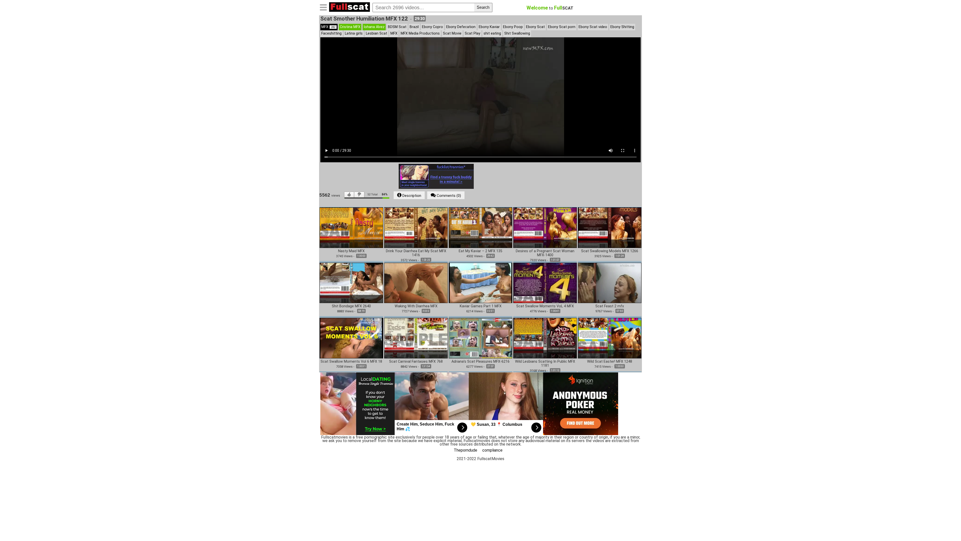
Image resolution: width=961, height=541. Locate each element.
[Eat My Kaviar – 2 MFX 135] (480, 227)
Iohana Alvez (374, 27)
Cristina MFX (350, 27)
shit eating (492, 33)
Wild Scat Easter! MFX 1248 (609, 362)
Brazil (414, 27)
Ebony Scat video (593, 27)
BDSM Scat (397, 27)
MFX (328, 27)
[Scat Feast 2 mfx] (609, 282)
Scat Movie (452, 33)
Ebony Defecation (460, 27)
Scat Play (472, 33)
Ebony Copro (432, 27)
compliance (492, 450)
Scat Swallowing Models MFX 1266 (609, 251)
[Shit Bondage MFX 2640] (351, 282)
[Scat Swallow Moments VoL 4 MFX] (545, 282)
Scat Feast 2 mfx (609, 306)
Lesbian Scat (376, 33)
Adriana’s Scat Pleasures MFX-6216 (480, 362)
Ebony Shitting (622, 27)
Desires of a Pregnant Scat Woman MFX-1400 (545, 253)
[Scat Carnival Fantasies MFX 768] (416, 337)
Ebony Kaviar (489, 27)
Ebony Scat (535, 27)
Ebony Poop (513, 27)
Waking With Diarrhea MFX (416, 306)
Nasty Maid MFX (351, 251)
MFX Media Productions (420, 33)
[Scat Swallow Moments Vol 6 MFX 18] (351, 337)
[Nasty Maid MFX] (351, 227)
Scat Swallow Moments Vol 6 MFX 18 (351, 362)
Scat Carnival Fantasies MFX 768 (416, 362)
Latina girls (354, 33)
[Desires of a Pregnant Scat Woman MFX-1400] (545, 227)
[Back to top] (947, 527)
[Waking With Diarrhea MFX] (416, 282)
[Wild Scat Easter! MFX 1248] (609, 337)
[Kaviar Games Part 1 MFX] (480, 282)
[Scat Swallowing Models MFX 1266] (609, 227)
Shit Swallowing (517, 33)
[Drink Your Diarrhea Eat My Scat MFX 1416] (416, 227)
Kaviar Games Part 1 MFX (481, 306)
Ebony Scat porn (561, 27)
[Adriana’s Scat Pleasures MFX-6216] (480, 337)
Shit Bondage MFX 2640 (351, 306)
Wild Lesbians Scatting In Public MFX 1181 (545, 364)
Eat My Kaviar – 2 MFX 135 (480, 251)
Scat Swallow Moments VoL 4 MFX (545, 306)
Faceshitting (331, 33)
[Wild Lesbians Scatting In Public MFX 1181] (545, 337)
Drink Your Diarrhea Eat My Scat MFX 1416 (416, 253)
